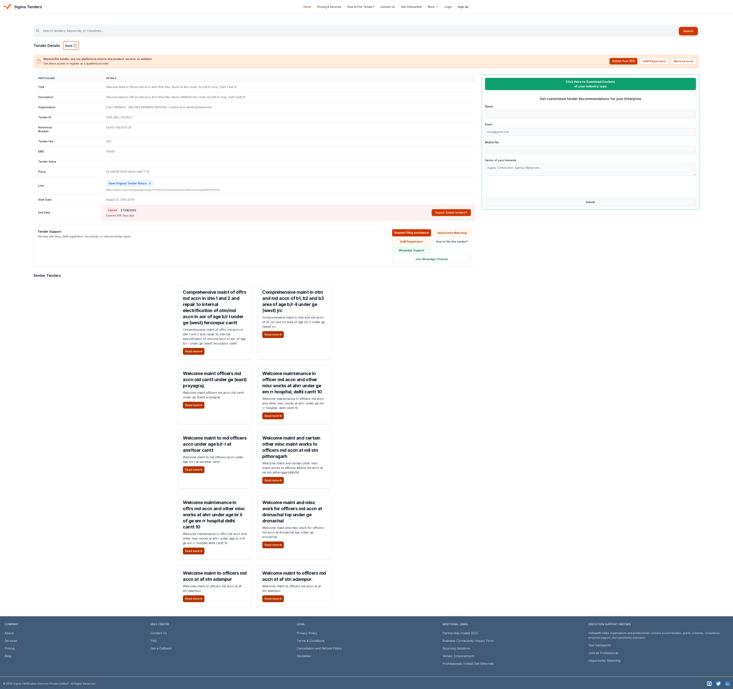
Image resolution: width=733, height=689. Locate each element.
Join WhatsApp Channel (431, 259)
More (431, 6)
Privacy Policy (307, 633)
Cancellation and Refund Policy (319, 648)
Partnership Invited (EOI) (460, 633)
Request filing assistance (411, 232)
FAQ (154, 641)
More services (683, 61)
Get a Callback (161, 648)
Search (688, 31)
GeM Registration (654, 61)
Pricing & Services (329, 6)
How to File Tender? (360, 6)
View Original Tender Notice (127, 183)
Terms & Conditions (311, 641)
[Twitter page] (718, 683)
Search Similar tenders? (451, 212)
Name (489, 106)
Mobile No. (492, 142)
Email (488, 124)
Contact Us (387, 6)
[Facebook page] (709, 683)
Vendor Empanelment (458, 656)
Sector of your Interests (501, 160)
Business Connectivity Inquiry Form (468, 641)
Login (448, 6)
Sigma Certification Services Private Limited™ (41, 683)
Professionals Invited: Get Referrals (468, 664)
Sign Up (463, 6)
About (9, 633)
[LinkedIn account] (727, 683)
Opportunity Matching (452, 232)
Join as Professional (603, 653)
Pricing (10, 648)
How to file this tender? (452, 241)
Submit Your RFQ (623, 61)
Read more (192, 351)
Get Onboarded (411, 6)
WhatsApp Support (411, 250)
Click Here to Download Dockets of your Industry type (590, 84)
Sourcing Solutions (456, 648)
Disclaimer (304, 656)
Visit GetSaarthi (599, 645)
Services (11, 641)
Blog (8, 656)
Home (307, 6)
